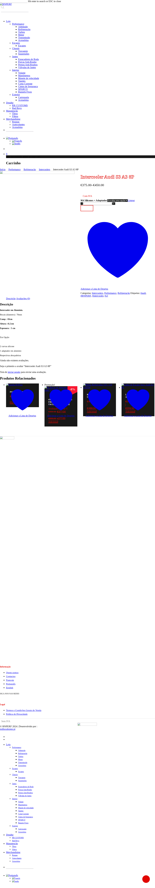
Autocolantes (16, 858)
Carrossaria (22, 829)
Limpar (131, 200)
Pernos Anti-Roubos (25, 793)
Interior (14, 799)
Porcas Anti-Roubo (25, 790)
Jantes (14, 784)
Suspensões (22, 781)
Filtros (14, 849)
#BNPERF (86, 296)
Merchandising (13, 852)
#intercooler (97, 296)
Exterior (15, 826)
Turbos (20, 756)
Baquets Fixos (23, 823)
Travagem (21, 778)
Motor (20, 759)
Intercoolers (44, 169)
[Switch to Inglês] (16, 143)
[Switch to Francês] (17, 141)
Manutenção (12, 843)
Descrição (11, 298)
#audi (143, 293)
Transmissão (22, 762)
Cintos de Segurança (25, 817)
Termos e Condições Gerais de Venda (23, 710)
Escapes (15, 769)
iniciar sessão (14, 372)
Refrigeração (30, 169)
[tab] (11, 298)
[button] (61, 418)
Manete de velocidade (26, 808)
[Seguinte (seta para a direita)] (149, 444)
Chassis (15, 775)
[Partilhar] (138, 3)
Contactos (10, 676)
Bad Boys (15, 841)
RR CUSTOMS (18, 838)
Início (2, 169)
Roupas (15, 855)
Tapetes (20, 811)
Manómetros (22, 805)
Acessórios (22, 766)
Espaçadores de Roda (25, 787)
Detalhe (9, 835)
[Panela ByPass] (14, 384)
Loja (8, 744)
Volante (20, 802)
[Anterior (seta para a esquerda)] (5, 444)
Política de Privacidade (17, 714)
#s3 (106, 296)
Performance (14, 169)
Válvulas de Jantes (24, 796)
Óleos (14, 846)
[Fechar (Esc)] (145, 3)
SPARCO (21, 820)
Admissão (21, 750)
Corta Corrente (23, 814)
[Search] (3, 15)
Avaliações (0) (23, 298)
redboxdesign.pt (7, 729)
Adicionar (87, 208)
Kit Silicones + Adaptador (94, 200)
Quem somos (12, 672)
